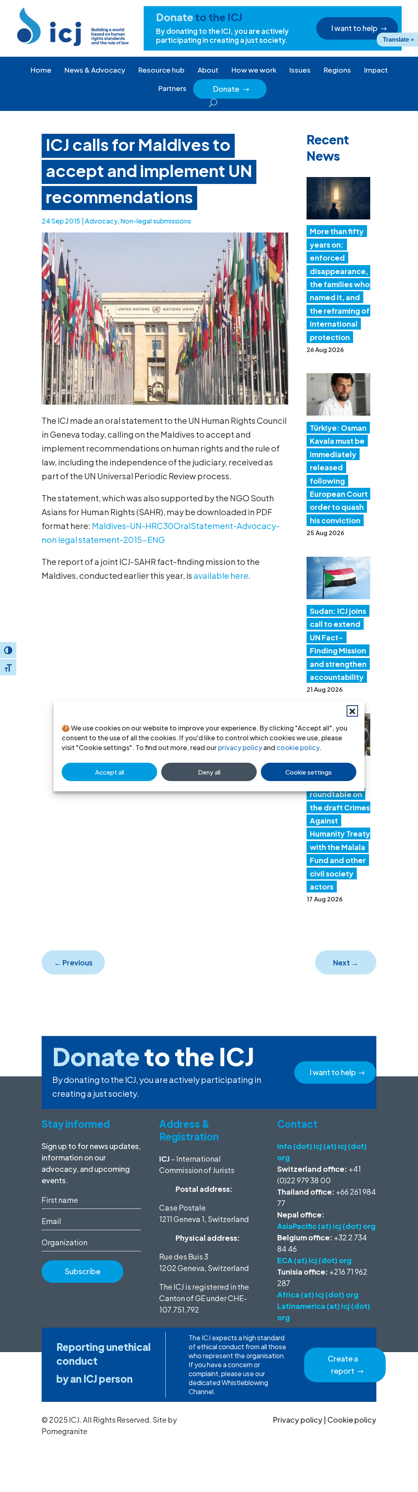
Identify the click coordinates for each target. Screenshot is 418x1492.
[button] (352, 711)
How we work (253, 69)
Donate (231, 88)
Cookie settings (308, 772)
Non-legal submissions (155, 221)
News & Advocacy (94, 69)
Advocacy (101, 221)
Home (41, 69)
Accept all (109, 772)
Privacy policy (297, 1419)
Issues (300, 69)
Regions (337, 69)
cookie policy (297, 747)
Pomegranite (64, 1431)
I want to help (354, 28)
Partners (172, 88)
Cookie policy (351, 1419)
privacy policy (240, 747)
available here (220, 575)
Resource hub (161, 69)
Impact (376, 69)
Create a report (343, 1365)
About (208, 69)
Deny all (209, 772)
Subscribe (82, 1271)
